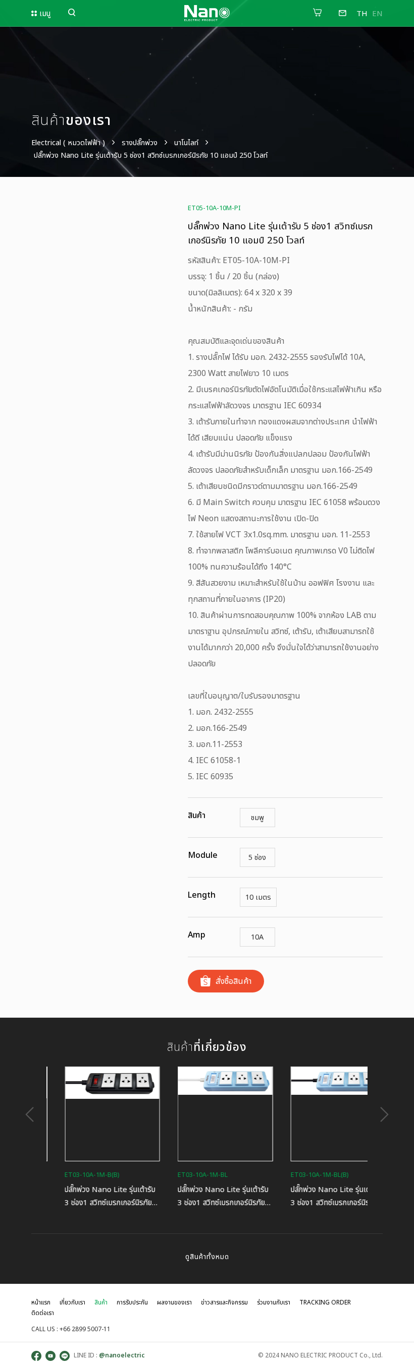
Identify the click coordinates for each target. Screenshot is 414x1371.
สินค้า (101, 1302)
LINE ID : (108, 1355)
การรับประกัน (132, 1302)
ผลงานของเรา (174, 1302)
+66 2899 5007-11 (85, 1329)
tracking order (325, 1302)
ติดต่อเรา (42, 1312)
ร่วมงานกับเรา (273, 1302)
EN (377, 13)
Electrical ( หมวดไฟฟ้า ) (68, 142)
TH (362, 13)
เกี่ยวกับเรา (72, 1302)
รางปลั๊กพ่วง (140, 142)
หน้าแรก (40, 1302)
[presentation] (26, 1114)
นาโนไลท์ (186, 142)
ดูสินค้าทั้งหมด (207, 1256)
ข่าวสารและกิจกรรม (224, 1302)
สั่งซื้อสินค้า (233, 980)
